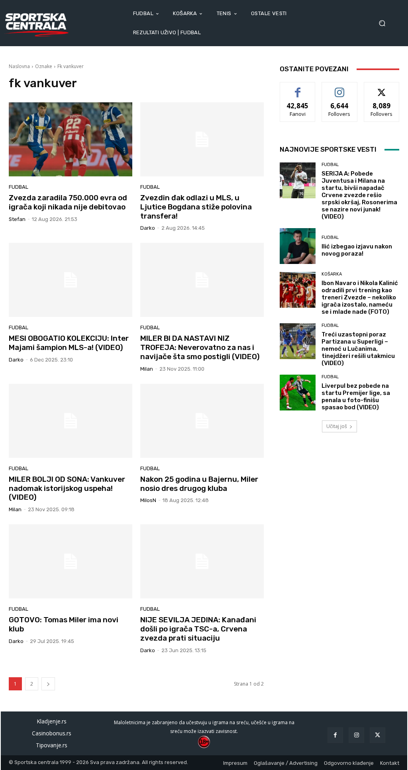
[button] (385, 23)
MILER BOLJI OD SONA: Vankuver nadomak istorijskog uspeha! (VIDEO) (67, 488)
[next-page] (48, 683)
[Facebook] (335, 735)
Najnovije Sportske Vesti (328, 149)
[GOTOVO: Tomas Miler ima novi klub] (70, 561)
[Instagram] (356, 735)
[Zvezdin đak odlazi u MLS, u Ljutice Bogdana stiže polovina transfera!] (202, 139)
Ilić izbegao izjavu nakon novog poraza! (357, 250)
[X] (377, 735)
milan (146, 369)
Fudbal (18, 187)
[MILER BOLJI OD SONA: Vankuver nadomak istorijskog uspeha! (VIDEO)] (70, 421)
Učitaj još (336, 426)
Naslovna (19, 66)
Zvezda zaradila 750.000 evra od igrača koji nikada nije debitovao (68, 202)
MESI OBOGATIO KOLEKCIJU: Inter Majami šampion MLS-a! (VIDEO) (69, 343)
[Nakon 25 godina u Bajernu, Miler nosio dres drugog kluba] (202, 421)
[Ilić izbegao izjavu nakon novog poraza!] (298, 246)
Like (297, 88)
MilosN (148, 500)
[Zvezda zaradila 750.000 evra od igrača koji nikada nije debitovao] (70, 139)
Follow (339, 88)
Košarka (332, 274)
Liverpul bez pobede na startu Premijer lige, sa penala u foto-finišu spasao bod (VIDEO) (356, 396)
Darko (147, 228)
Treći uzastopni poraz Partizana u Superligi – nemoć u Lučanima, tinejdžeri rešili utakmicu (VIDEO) (358, 349)
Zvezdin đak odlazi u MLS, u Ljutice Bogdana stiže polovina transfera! (196, 207)
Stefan (17, 219)
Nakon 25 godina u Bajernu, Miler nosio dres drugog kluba (199, 484)
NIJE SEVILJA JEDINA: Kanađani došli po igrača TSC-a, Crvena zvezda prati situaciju (198, 629)
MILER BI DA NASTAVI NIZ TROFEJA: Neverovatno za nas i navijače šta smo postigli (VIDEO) (200, 347)
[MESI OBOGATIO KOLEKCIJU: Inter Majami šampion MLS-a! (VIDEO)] (70, 280)
